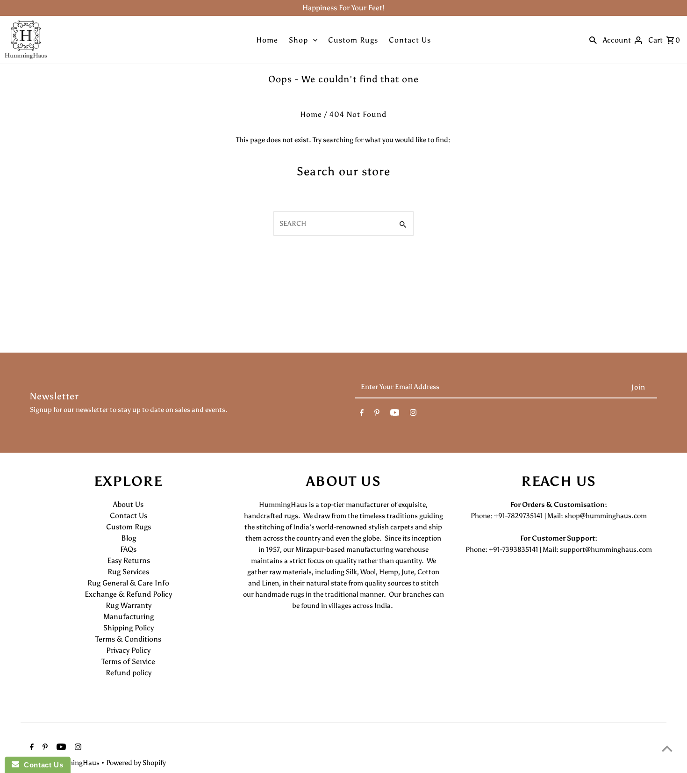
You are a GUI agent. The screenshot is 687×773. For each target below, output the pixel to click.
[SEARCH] (593, 40)
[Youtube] (395, 414)
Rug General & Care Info (128, 582)
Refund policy (128, 672)
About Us (128, 504)
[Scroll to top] (667, 748)
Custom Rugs (353, 40)
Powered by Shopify (136, 763)
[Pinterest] (376, 414)
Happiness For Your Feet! (343, 7)
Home (267, 40)
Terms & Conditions (128, 639)
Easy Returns (128, 560)
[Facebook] (362, 414)
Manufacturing (128, 616)
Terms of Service (128, 661)
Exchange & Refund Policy (128, 594)
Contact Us (410, 40)
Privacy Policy (128, 650)
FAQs (128, 549)
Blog (128, 538)
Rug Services (128, 571)
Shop (298, 40)
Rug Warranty (128, 605)
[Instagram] (413, 414)
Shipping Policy (128, 627)
